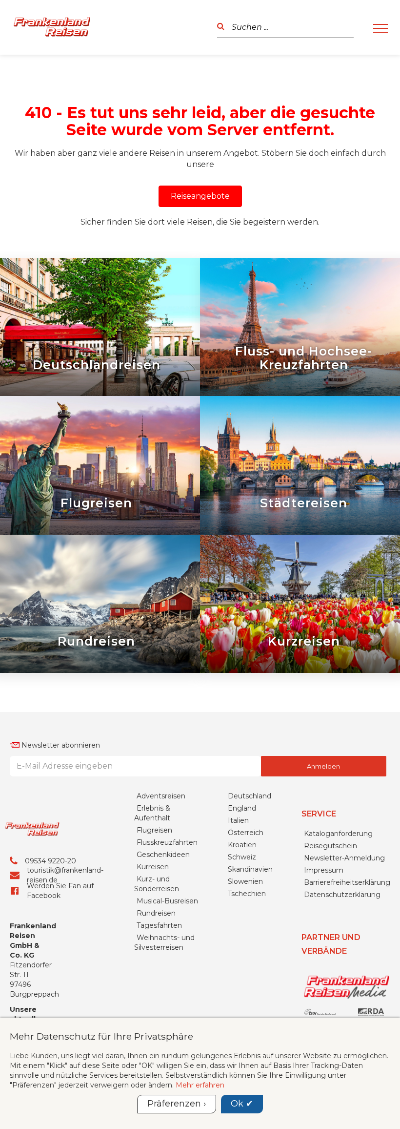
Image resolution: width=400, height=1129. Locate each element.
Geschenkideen (163, 854)
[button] (200, 196)
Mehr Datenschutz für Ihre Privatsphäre (101, 1036)
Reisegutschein (330, 845)
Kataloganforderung (338, 833)
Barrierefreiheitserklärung (347, 882)
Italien (238, 820)
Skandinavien (250, 869)
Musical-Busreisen (167, 901)
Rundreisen (156, 913)
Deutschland (249, 796)
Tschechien (247, 893)
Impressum (323, 870)
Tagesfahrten (159, 925)
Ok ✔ (242, 1103)
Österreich (245, 832)
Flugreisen (154, 830)
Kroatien (242, 844)
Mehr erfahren (200, 1085)
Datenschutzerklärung (342, 894)
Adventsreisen (161, 796)
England (242, 808)
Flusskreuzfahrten (167, 842)
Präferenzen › (176, 1103)
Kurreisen (153, 866)
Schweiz (242, 857)
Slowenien (245, 881)
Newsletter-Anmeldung (344, 858)
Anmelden (323, 766)
